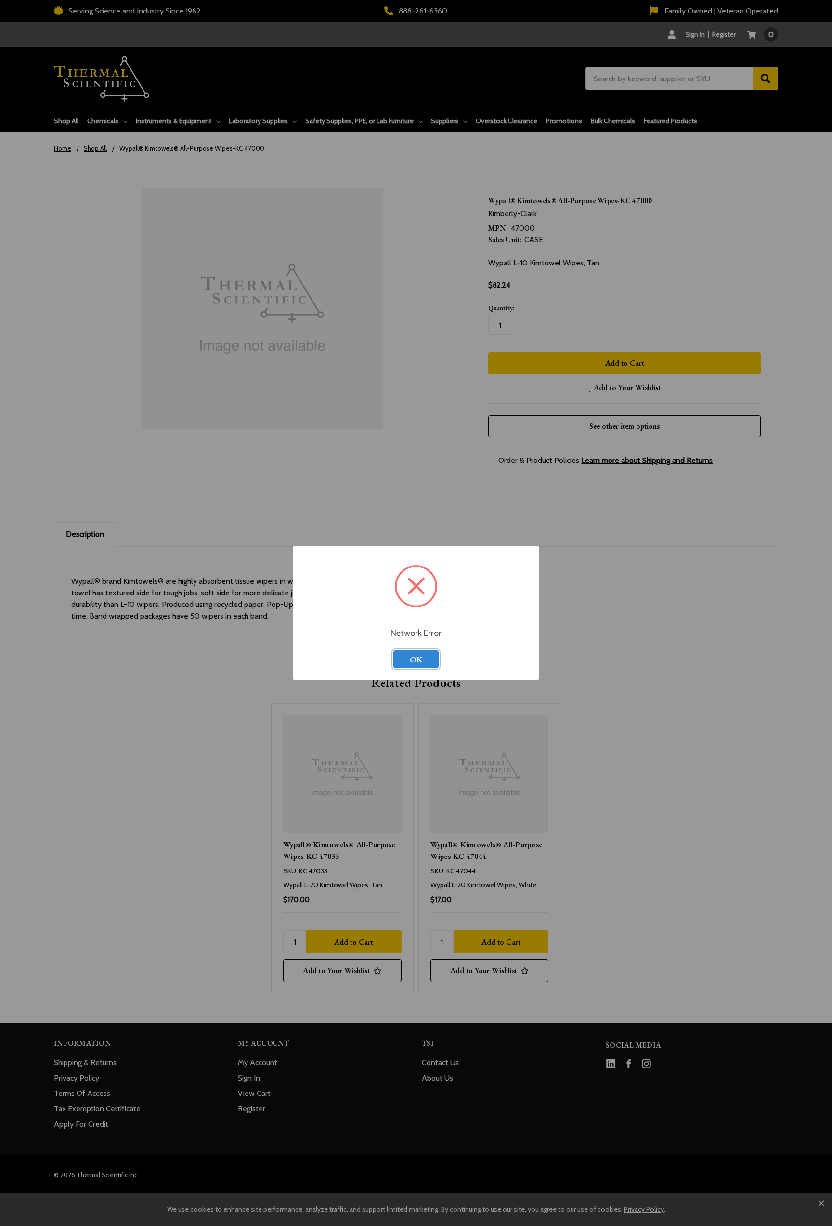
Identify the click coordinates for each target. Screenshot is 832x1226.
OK (416, 659)
